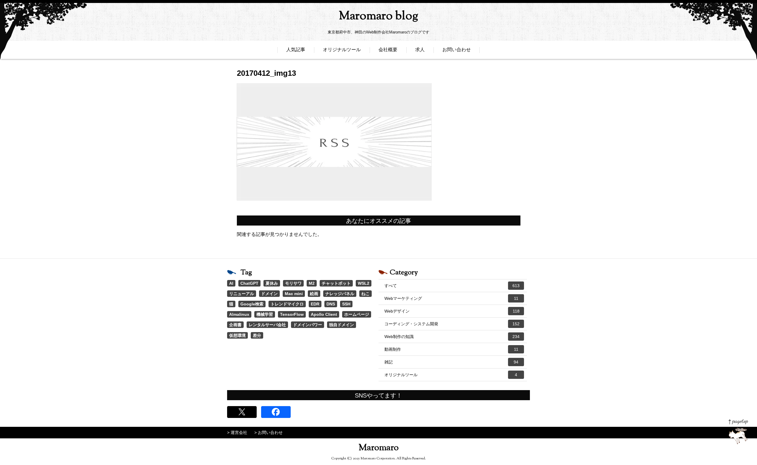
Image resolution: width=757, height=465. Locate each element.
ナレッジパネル (339, 293)
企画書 (235, 324)
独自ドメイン (341, 324)
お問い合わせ (456, 49)
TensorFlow (292, 314)
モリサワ (293, 283)
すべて (452, 285)
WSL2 (363, 283)
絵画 (314, 293)
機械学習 (264, 314)
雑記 (451, 362)
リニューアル (241, 293)
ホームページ (356, 314)
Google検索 (251, 304)
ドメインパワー (307, 324)
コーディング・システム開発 (452, 323)
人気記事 (295, 49)
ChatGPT (249, 283)
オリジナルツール (342, 49)
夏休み (272, 283)
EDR (315, 304)
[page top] (738, 431)
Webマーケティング (451, 298)
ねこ (365, 293)
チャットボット (336, 283)
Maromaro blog (378, 16)
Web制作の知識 (452, 336)
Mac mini (294, 293)
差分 (257, 335)
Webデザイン (452, 311)
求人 (420, 49)
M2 (312, 283)
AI (231, 283)
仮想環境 (237, 335)
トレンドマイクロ (287, 304)
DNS (330, 304)
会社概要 (387, 49)
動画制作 (451, 349)
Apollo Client (324, 314)
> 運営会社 (237, 432)
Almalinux (239, 314)
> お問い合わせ (268, 432)
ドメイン (269, 293)
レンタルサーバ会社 (267, 324)
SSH (346, 304)
